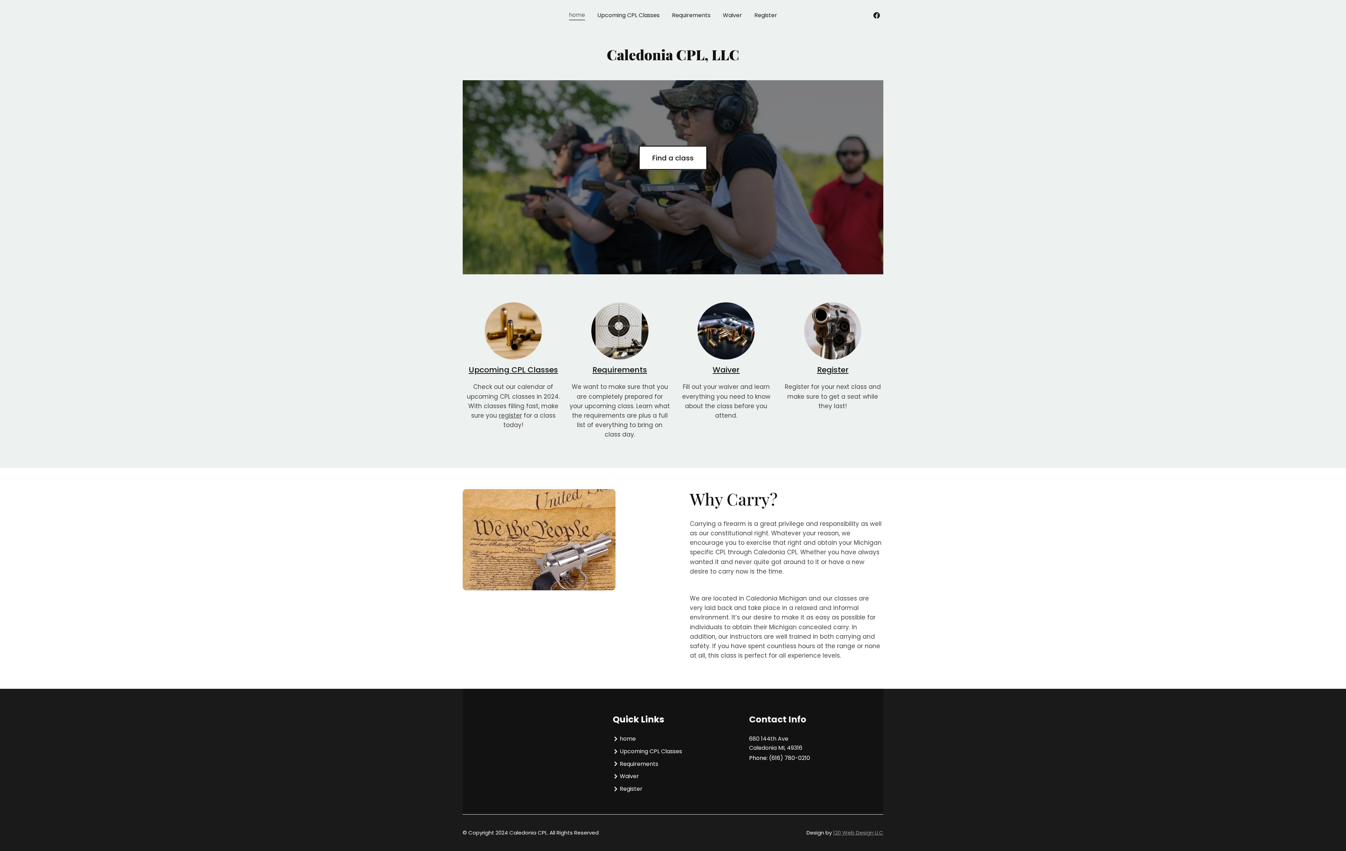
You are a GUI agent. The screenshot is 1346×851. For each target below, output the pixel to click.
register (510, 415)
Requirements (619, 369)
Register (833, 369)
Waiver (726, 369)
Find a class (673, 158)
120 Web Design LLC (858, 832)
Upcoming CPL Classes (513, 369)
